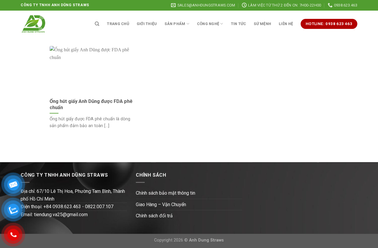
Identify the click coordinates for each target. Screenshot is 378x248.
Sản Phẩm (174, 24)
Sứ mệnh (262, 24)
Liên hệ (286, 24)
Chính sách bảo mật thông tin (165, 193)
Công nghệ (208, 24)
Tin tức (238, 24)
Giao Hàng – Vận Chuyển (161, 204)
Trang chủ (118, 24)
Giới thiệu (147, 24)
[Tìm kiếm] (97, 23)
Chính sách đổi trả (154, 216)
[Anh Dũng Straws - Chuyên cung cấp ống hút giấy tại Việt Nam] (33, 24)
